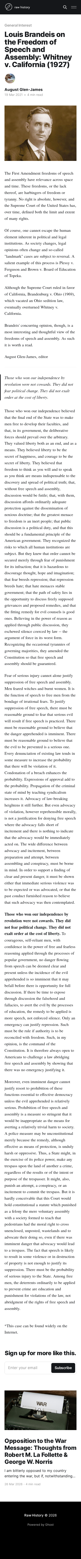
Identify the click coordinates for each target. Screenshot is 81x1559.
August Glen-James (23, 89)
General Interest (18, 25)
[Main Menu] (73, 7)
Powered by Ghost (40, 1524)
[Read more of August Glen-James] (10, 78)
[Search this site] (65, 7)
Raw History (34, 1515)
